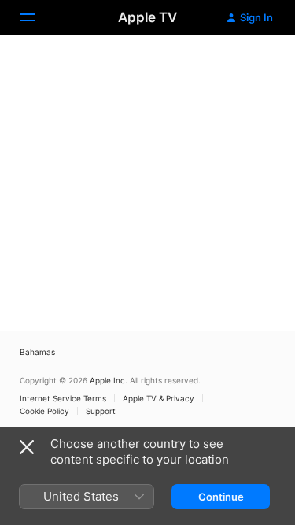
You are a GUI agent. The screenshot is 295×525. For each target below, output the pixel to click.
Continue (221, 496)
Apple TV (147, 17)
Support (101, 411)
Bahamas (37, 352)
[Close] (27, 447)
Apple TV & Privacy (158, 398)
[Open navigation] (37, 17)
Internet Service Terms (63, 398)
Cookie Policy (44, 411)
